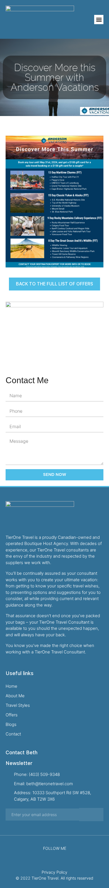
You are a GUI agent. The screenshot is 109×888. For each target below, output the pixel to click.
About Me (15, 695)
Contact (13, 734)
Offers (12, 714)
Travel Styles (18, 705)
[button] (98, 19)
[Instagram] (55, 855)
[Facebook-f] (46, 855)
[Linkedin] (62, 855)
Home (11, 686)
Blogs (11, 724)
